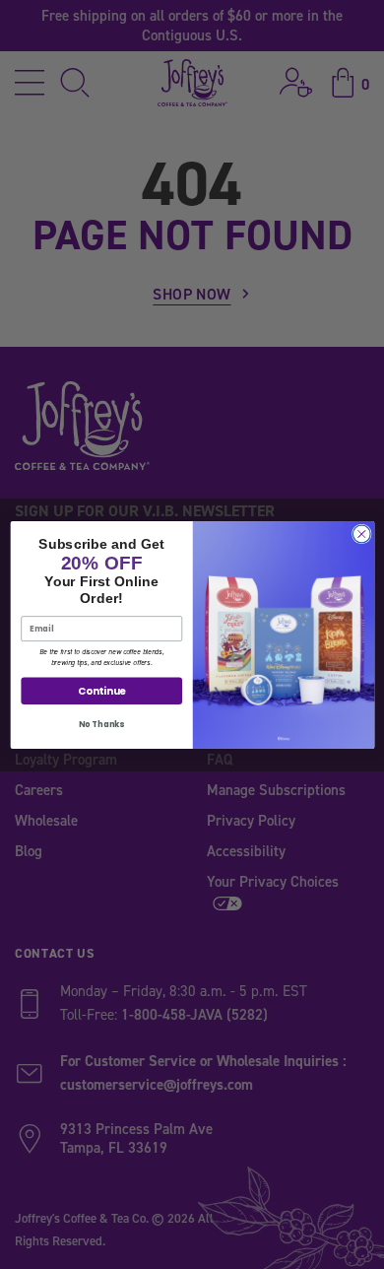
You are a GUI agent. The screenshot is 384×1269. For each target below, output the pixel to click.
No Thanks (101, 723)
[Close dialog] (361, 534)
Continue (100, 691)
